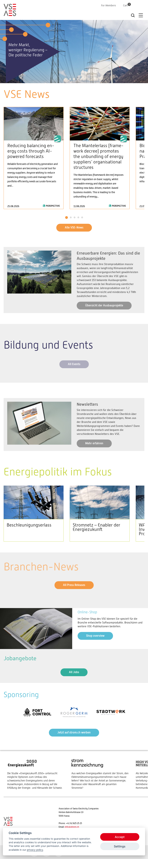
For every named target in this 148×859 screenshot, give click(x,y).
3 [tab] (74, 79)
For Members (108, 5)
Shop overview (95, 635)
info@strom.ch (72, 827)
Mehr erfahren (94, 443)
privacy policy (35, 849)
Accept (120, 837)
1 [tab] (67, 79)
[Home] (10, 14)
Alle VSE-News (74, 227)
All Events (74, 364)
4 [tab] (78, 79)
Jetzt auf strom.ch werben (74, 732)
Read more (33, 158)
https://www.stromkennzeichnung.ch (100, 774)
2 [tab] (70, 79)
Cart (126, 5)
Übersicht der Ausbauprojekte (104, 305)
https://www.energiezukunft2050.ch (35, 774)
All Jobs (74, 672)
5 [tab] (81, 79)
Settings (119, 846)
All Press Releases (74, 585)
